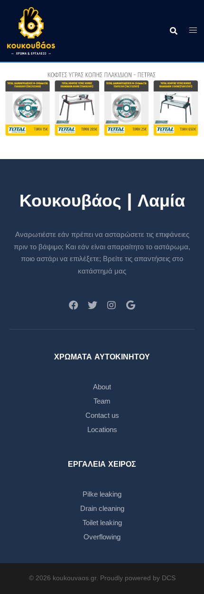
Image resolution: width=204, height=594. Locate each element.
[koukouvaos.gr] (31, 30)
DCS (169, 578)
